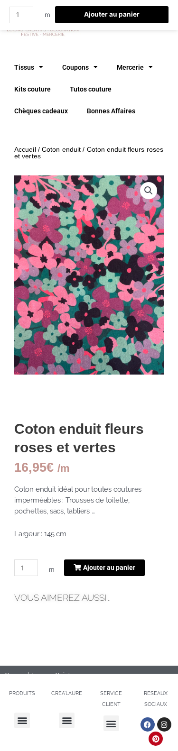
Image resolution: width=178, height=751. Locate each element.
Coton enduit (61, 149)
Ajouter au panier (112, 14)
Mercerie (130, 67)
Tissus (24, 67)
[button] (148, 190)
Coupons (75, 67)
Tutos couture (91, 89)
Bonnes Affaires (111, 111)
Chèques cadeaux (41, 111)
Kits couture (32, 89)
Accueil (25, 149)
